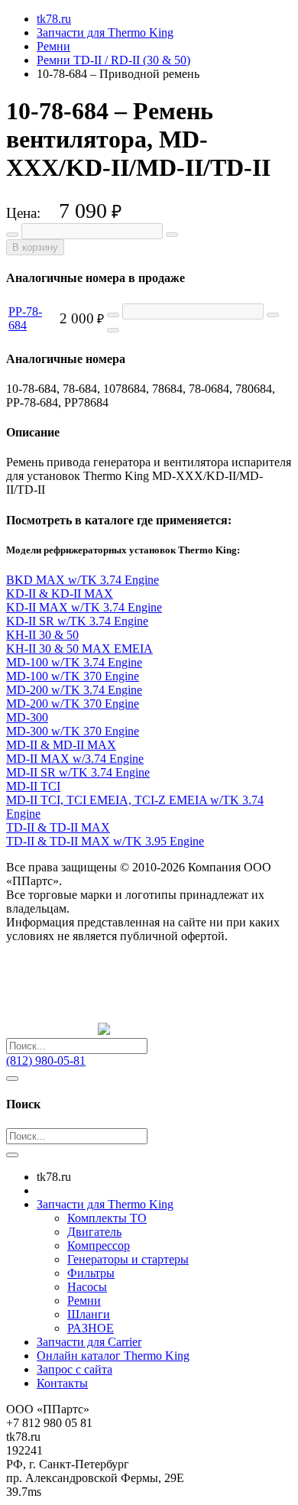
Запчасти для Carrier (89, 1341)
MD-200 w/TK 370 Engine (72, 703)
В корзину (35, 247)
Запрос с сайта (74, 1369)
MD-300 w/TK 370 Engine (72, 731)
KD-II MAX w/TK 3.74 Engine (84, 607)
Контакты (62, 1383)
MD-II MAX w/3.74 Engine (75, 758)
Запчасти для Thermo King (105, 1204)
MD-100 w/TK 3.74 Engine (74, 662)
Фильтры (91, 1273)
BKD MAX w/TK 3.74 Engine (82, 579)
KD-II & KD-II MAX (59, 593)
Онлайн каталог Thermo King (113, 1355)
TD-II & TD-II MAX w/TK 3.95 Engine (105, 841)
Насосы (87, 1286)
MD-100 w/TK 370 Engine (72, 676)
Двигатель (94, 1231)
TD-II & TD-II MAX (58, 827)
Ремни (84, 1300)
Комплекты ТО (107, 1217)
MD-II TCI (33, 786)
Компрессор (98, 1245)
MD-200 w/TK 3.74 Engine (74, 689)
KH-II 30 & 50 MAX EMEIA (79, 648)
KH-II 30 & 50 (42, 634)
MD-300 (27, 717)
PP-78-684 (25, 318)
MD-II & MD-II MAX (61, 744)
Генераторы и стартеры (128, 1259)
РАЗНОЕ (90, 1328)
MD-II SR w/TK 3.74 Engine (78, 772)
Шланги (88, 1314)
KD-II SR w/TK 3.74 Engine (77, 621)
